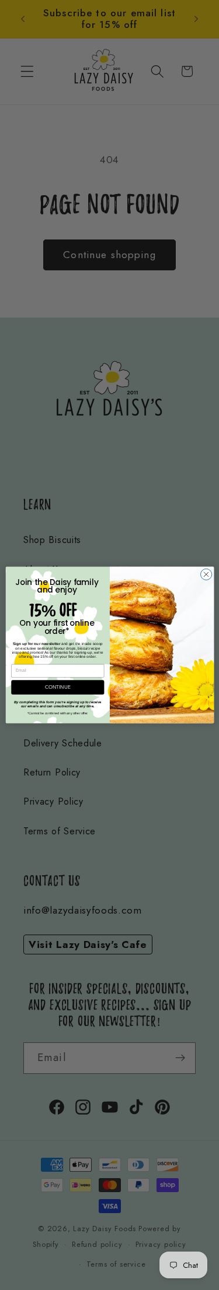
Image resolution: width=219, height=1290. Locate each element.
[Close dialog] (205, 574)
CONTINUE (57, 687)
